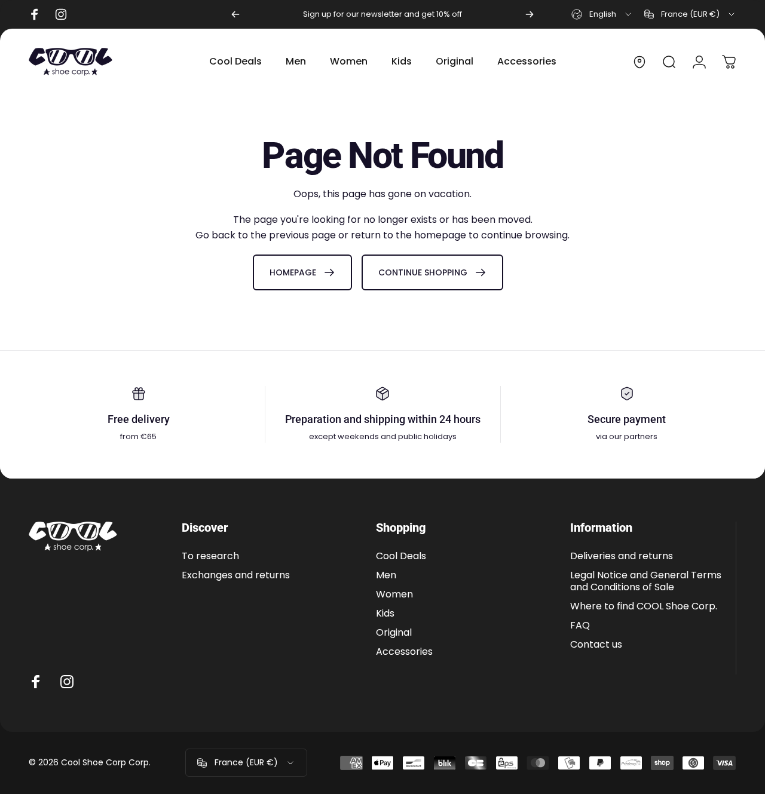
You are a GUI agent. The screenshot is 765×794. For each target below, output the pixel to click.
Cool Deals (401, 556)
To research (210, 556)
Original (394, 633)
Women (394, 594)
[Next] (529, 14)
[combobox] (602, 14)
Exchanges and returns (236, 575)
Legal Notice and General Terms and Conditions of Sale (645, 581)
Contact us (596, 645)
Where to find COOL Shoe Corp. (643, 606)
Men (386, 575)
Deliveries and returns (621, 556)
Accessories (404, 652)
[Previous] (235, 14)
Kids (385, 614)
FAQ (580, 625)
